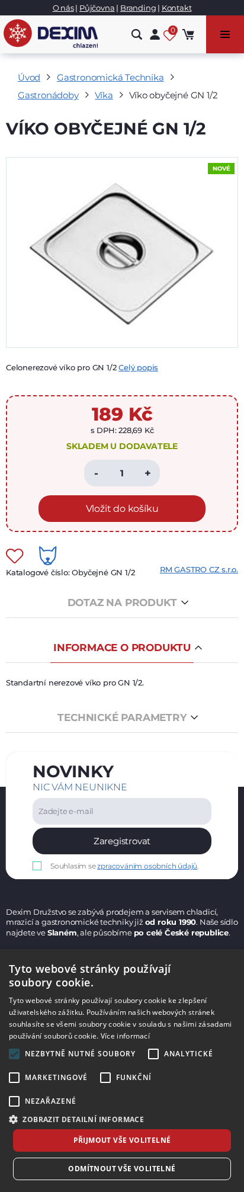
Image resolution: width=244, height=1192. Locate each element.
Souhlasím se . (124, 865)
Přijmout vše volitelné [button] (122, 1140)
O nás (63, 7)
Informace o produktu (122, 647)
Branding (138, 7)
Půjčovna (96, 7)
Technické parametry (121, 717)
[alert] (122, 1070)
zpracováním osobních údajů (147, 865)
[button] (122, 1118)
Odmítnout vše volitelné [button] (121, 1169)
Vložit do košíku (122, 508)
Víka (104, 95)
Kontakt (177, 7)
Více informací (125, 1036)
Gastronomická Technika (110, 77)
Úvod (29, 77)
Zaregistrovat (122, 841)
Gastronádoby (48, 95)
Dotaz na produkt (122, 602)
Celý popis (138, 367)
